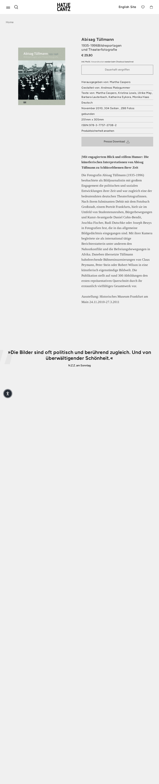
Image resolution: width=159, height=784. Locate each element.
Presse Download (114, 141)
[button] (7, 393)
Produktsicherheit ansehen (97, 130)
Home (10, 22)
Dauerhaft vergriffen (117, 69)
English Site (127, 7)
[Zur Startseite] (68, 7)
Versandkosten (97, 61)
